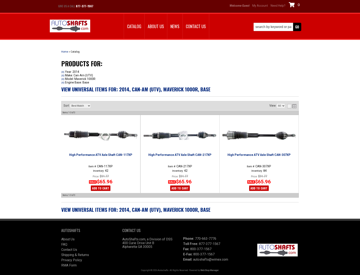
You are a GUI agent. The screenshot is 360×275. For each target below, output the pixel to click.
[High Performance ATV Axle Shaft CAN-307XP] (259, 135)
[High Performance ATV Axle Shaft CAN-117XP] (101, 135)
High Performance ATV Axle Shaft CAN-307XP (259, 154)
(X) (62, 72)
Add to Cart (100, 188)
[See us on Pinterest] (122, 6)
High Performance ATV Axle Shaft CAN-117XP (100, 154)
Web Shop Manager (209, 270)
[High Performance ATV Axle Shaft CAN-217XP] (180, 135)
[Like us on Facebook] (101, 6)
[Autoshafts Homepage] (70, 26)
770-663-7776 (205, 239)
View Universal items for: (135, 89)
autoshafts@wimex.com (210, 259)
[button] (277, 27)
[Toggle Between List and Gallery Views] (291, 106)
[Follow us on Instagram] (111, 6)
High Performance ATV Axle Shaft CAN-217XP (179, 154)
